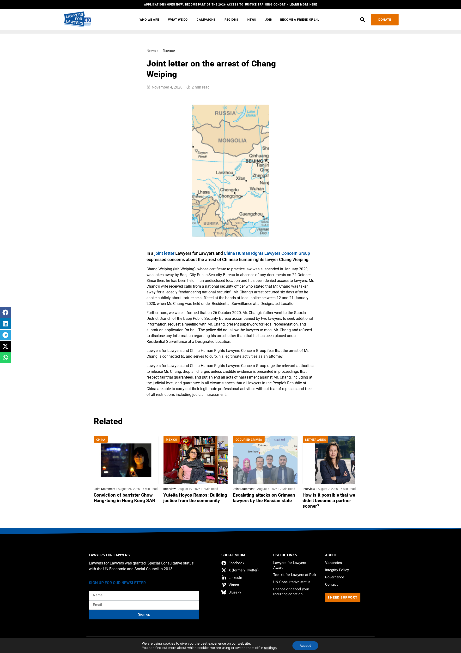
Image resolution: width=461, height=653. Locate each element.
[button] (362, 19)
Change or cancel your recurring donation (291, 591)
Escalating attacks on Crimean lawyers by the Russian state (264, 498)
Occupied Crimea (249, 439)
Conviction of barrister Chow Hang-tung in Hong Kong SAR (124, 498)
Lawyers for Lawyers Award (289, 565)
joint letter (164, 253)
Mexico (171, 439)
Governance (334, 577)
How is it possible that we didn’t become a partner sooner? (329, 501)
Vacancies (333, 563)
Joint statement (104, 489)
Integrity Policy (337, 570)
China (100, 439)
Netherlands (315, 439)
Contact (331, 584)
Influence (167, 50)
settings (270, 648)
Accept (305, 645)
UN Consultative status (291, 582)
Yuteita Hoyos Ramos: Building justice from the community (195, 498)
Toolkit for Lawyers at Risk (294, 575)
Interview (169, 489)
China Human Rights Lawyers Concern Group (267, 253)
